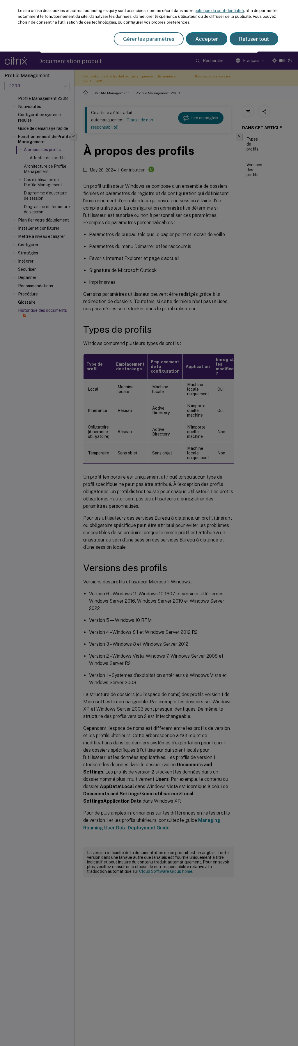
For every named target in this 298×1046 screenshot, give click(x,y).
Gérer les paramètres (148, 39)
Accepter (206, 39)
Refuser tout (254, 39)
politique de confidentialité (219, 10)
